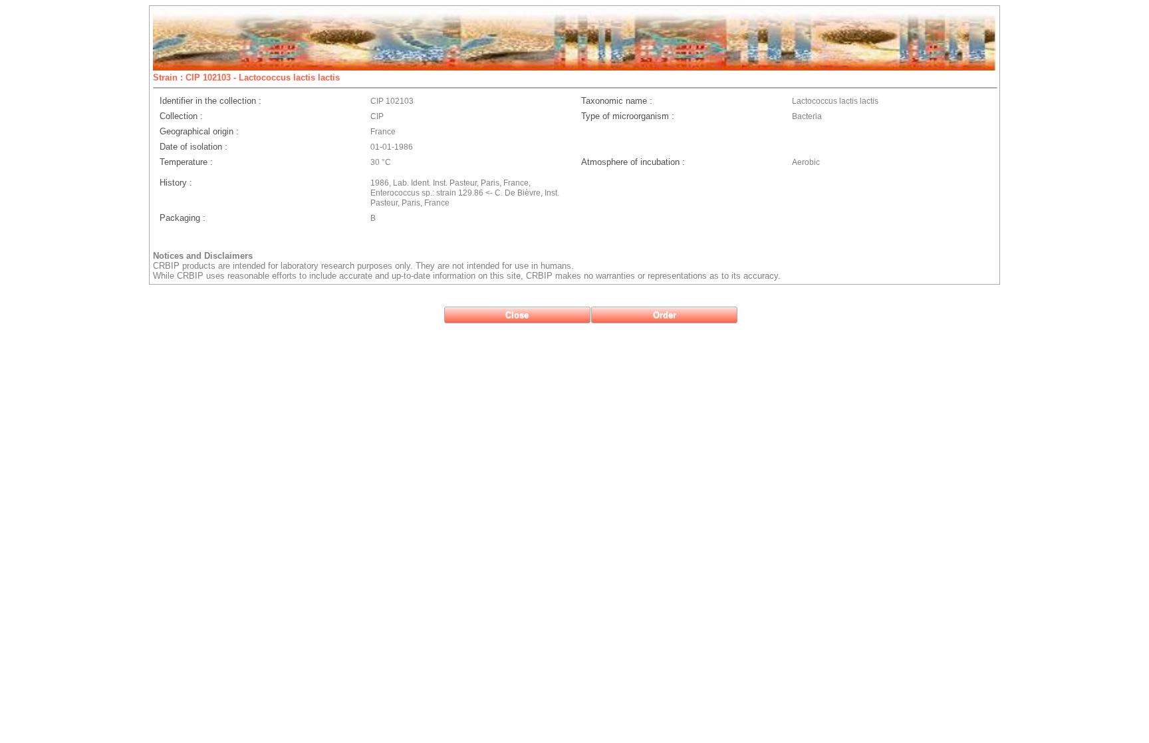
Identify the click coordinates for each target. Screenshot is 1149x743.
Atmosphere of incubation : (633, 162)
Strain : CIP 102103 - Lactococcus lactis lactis (246, 77)
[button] (517, 315)
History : (176, 183)
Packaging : (182, 218)
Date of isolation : (193, 147)
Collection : (181, 116)
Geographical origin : (199, 131)
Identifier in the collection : (210, 101)
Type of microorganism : (627, 116)
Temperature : (186, 162)
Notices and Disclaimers (203, 256)
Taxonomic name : (616, 101)
